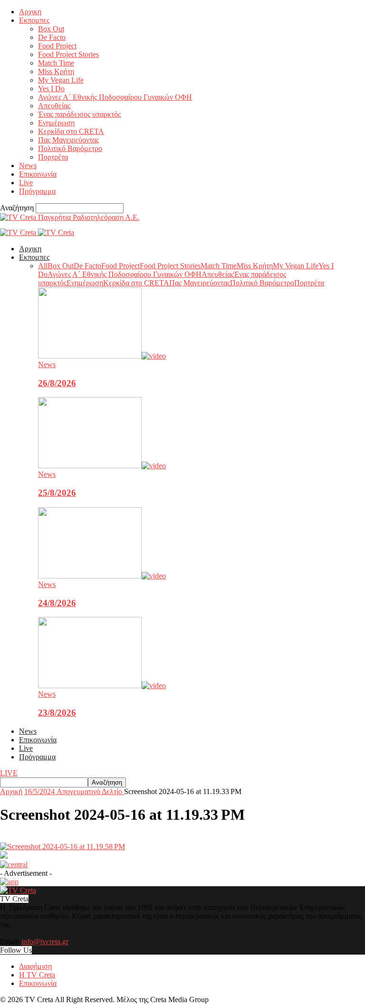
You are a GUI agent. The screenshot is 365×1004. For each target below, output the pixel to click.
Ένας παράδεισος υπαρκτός (79, 114)
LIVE (9, 773)
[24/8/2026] (102, 576)
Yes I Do (51, 89)
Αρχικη (30, 12)
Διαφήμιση (35, 966)
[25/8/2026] (102, 466)
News (28, 165)
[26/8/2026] (102, 356)
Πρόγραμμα (37, 191)
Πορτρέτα (53, 157)
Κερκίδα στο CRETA (71, 131)
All (43, 266)
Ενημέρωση (56, 123)
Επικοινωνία (38, 174)
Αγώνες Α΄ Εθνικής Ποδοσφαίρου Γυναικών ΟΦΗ (115, 97)
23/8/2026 (57, 713)
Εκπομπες (34, 20)
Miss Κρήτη (56, 71)
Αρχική (11, 791)
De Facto (52, 37)
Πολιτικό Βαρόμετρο (70, 148)
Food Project (57, 46)
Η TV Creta (37, 975)
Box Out (51, 29)
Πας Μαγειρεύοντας (68, 140)
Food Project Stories (68, 54)
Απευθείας (54, 106)
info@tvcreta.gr (44, 942)
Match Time (56, 63)
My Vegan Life (61, 80)
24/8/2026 (57, 603)
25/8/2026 (57, 493)
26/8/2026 (57, 383)
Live (26, 183)
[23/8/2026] (102, 686)
